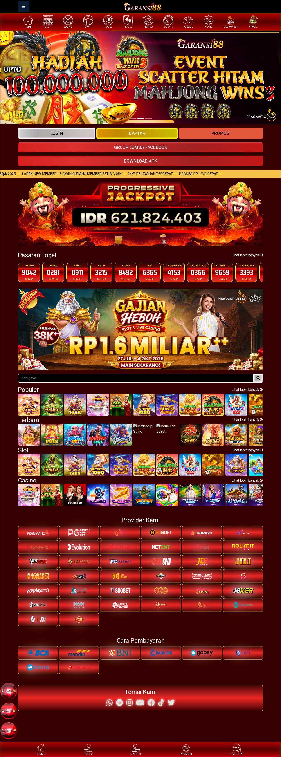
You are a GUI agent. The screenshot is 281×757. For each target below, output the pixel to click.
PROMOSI (221, 133)
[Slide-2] (148, 118)
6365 (126, 272)
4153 (149, 272)
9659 (198, 272)
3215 (77, 272)
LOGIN (56, 133)
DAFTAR (137, 133)
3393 (222, 272)
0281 (29, 272)
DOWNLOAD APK (140, 161)
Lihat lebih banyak (246, 255)
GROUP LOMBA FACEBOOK (140, 147)
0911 (53, 272)
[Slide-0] (132, 118)
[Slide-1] (140, 118)
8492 (101, 272)
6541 (246, 272)
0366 (174, 272)
